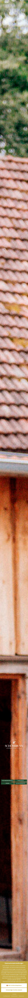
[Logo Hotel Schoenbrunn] (14, 743)
